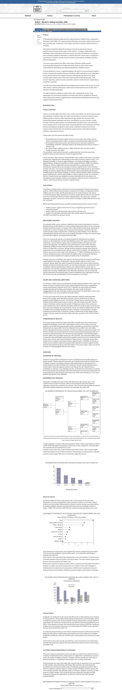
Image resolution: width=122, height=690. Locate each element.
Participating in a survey (72, 15)
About (94, 15)
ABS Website (72, 2)
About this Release (39, 41)
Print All (50, 31)
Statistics (28, 15)
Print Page (43, 31)
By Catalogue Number (39, 19)
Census (50, 15)
